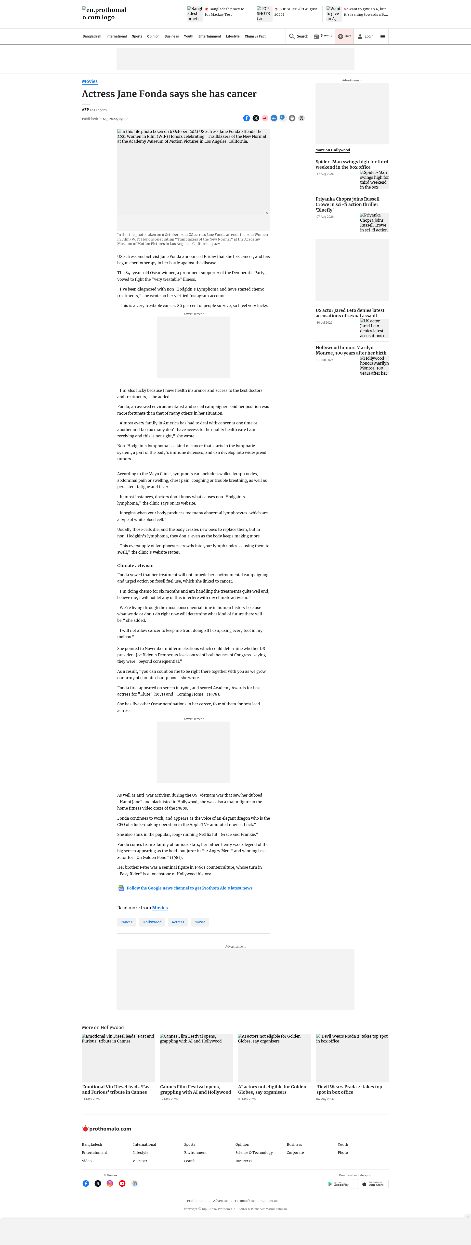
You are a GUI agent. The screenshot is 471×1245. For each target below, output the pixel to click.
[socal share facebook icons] (247, 121)
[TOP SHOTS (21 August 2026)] (265, 14)
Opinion (153, 36)
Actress (178, 922)
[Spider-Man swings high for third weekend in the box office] (374, 180)
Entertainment (209, 36)
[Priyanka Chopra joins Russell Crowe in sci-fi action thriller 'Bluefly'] (374, 222)
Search (190, 1161)
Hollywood (152, 922)
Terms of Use (245, 1201)
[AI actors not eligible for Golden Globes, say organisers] (274, 1058)
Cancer (126, 922)
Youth (188, 36)
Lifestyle (233, 36)
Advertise (220, 1201)
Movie (200, 922)
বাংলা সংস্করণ (244, 1161)
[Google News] (134, 1184)
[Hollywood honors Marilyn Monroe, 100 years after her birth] (374, 365)
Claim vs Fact (255, 36)
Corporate (295, 1152)
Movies (90, 81)
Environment (195, 1152)
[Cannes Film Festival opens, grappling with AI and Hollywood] (196, 1058)
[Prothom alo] (106, 14)
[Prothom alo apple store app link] (373, 1185)
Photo (343, 1152)
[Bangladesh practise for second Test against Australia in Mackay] (195, 14)
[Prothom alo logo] (106, 1130)
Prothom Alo (197, 1201)
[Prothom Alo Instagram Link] (112, 1184)
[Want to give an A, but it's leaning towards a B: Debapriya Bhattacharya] (334, 14)
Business (172, 36)
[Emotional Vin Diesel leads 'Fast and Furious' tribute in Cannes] (118, 1058)
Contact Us (269, 1201)
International (116, 36)
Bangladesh (92, 36)
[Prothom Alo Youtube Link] (124, 1184)
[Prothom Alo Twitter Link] (100, 1184)
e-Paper (140, 1161)
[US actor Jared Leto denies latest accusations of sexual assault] (374, 328)
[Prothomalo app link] (338, 1185)
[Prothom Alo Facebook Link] (88, 1184)
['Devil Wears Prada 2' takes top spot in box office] (352, 1058)
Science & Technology (254, 1152)
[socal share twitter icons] (256, 121)
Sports (137, 36)
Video (87, 1161)
